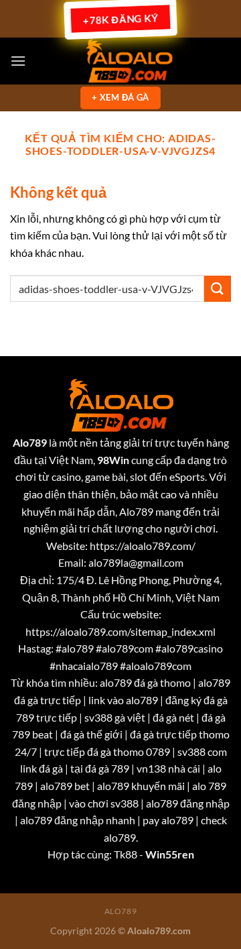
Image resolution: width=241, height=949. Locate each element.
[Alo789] (120, 404)
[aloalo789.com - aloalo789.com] (128, 61)
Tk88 (125, 854)
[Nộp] (217, 289)
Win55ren (169, 854)
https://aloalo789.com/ (142, 545)
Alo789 (120, 911)
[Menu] (18, 60)
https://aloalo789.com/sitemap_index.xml (120, 631)
